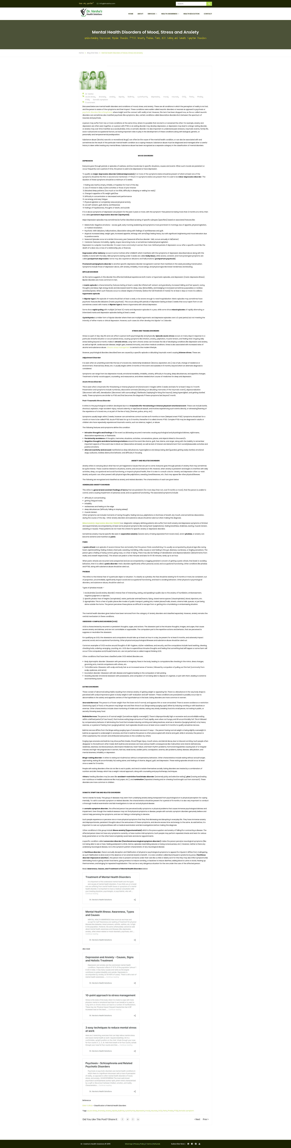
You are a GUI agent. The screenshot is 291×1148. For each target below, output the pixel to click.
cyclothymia (142, 97)
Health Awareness (169, 14)
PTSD (87, 99)
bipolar (121, 97)
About (140, 14)
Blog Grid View (92, 53)
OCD (184, 97)
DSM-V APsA (87, 1105)
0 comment (90, 102)
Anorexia (102, 97)
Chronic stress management (118, 347)
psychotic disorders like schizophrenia (97, 112)
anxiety (112, 97)
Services (151, 14)
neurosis (175, 97)
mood (165, 97)
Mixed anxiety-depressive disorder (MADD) (101, 523)
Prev (205, 1119)
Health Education (191, 14)
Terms (149, 1144)
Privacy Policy (139, 1144)
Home (130, 14)
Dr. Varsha (89, 94)
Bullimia (131, 97)
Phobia (200, 97)
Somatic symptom (100, 99)
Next (197, 1119)
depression (155, 97)
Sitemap (128, 1144)
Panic (191, 97)
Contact (208, 14)
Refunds (156, 1144)
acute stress (90, 97)
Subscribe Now (177, 1144)
